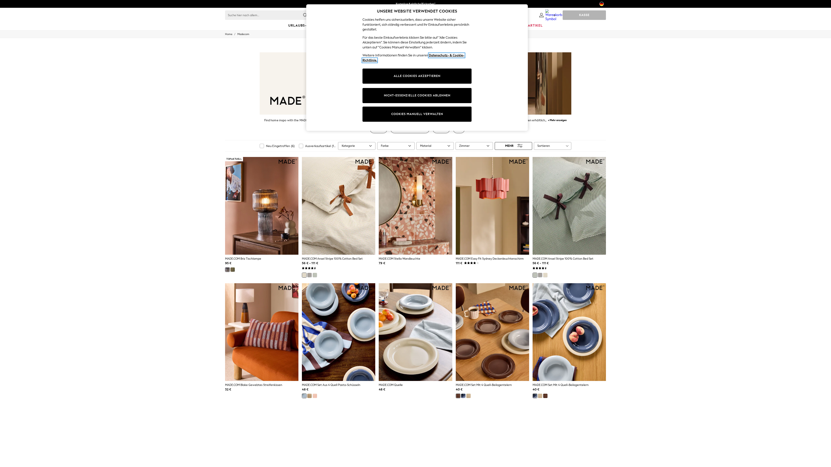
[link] (541, 15)
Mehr (509, 146)
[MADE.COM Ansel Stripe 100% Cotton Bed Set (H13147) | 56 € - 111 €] (569, 206)
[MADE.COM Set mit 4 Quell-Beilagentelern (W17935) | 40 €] (492, 332)
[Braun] (458, 396)
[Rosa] (315, 396)
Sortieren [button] (543, 146)
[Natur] (304, 275)
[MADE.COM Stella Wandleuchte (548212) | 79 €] (415, 206)
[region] (417, 67)
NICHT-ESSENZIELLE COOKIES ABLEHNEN (417, 95)
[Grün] (232, 269)
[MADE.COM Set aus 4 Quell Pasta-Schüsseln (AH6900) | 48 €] (338, 332)
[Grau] (227, 269)
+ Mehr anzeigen (557, 120)
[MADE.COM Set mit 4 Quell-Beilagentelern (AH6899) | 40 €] (569, 332)
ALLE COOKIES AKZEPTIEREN (417, 76)
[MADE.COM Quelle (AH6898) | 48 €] (415, 332)
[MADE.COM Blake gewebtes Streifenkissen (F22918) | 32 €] (261, 332)
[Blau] (304, 396)
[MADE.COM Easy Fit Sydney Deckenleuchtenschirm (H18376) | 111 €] (492, 206)
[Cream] (309, 396)
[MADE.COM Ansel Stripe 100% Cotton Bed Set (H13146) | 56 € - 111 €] (338, 206)
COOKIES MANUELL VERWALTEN (417, 114)
